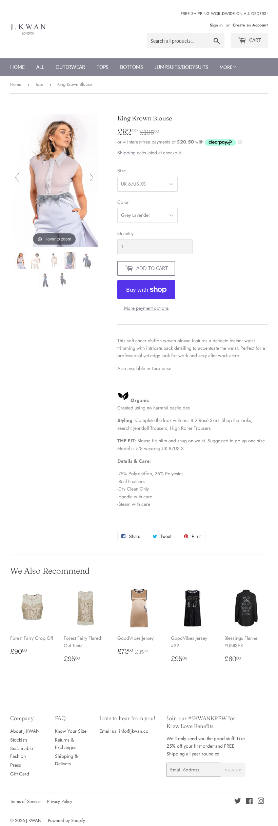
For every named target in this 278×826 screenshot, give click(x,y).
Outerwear (70, 67)
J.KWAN (33, 820)
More (226, 67)
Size (121, 170)
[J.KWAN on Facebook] (249, 802)
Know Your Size (70, 731)
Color (123, 202)
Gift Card (19, 773)
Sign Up (233, 769)
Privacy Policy (59, 801)
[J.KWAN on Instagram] (261, 802)
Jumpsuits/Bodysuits (181, 67)
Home (17, 67)
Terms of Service (25, 801)
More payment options (146, 308)
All (40, 67)
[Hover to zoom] (54, 180)
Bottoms (131, 67)
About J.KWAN (25, 731)
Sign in (216, 25)
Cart (254, 40)
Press (15, 765)
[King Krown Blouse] (21, 260)
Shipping (126, 152)
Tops (102, 67)
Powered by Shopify (66, 820)
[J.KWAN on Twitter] (237, 802)
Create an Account (250, 25)
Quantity (125, 233)
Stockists (18, 739)
